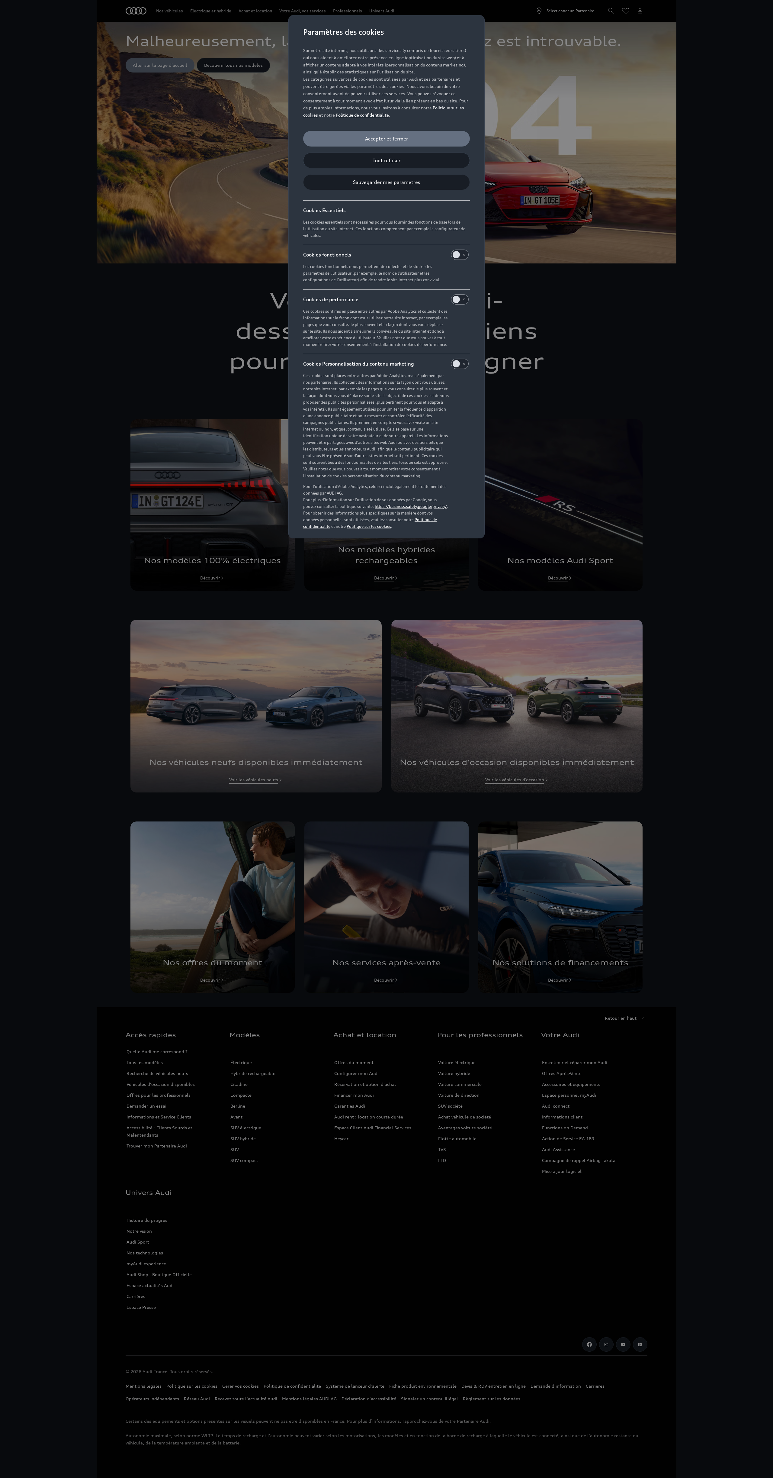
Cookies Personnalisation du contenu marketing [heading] (358, 364)
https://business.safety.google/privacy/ (411, 506)
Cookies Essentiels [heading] (324, 210)
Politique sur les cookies (369, 526)
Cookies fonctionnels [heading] (327, 255)
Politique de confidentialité (362, 115)
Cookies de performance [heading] (330, 299)
